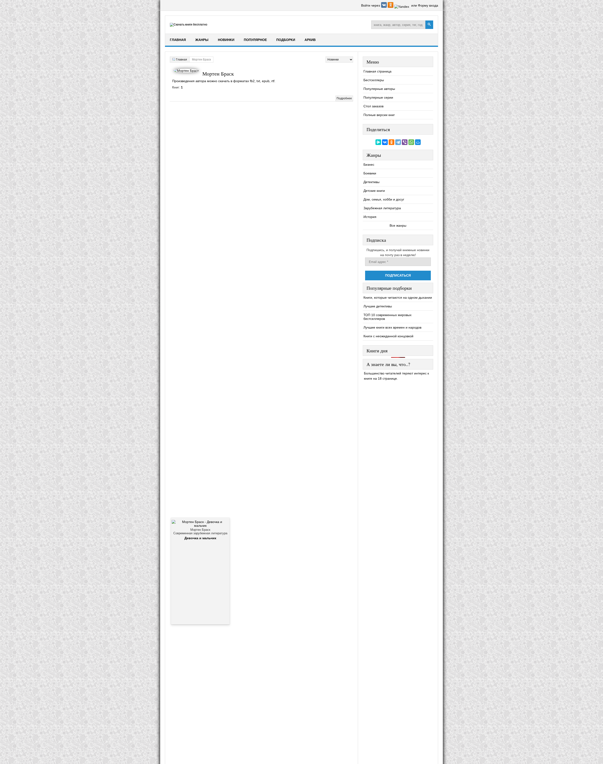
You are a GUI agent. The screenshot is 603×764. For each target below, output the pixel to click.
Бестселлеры (373, 80)
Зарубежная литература (382, 208)
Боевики (369, 173)
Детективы (371, 182)
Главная (178, 40)
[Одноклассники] (391, 142)
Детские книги (374, 191)
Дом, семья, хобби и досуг (383, 199)
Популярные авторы (379, 89)
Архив (310, 40)
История (369, 217)
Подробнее (344, 98)
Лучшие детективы (377, 306)
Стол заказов (373, 106)
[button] (384, 6)
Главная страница (377, 71)
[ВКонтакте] (385, 142)
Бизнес (368, 164)
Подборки (285, 40)
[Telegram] (398, 142)
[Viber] (404, 142)
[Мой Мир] (418, 142)
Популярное (255, 40)
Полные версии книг (379, 115)
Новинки (226, 40)
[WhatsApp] (411, 142)
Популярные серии (378, 97)
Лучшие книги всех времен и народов (392, 327)
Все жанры (398, 225)
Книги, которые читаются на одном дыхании (397, 297)
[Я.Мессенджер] (378, 142)
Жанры (201, 40)
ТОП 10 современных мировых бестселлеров (387, 317)
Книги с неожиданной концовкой (388, 336)
